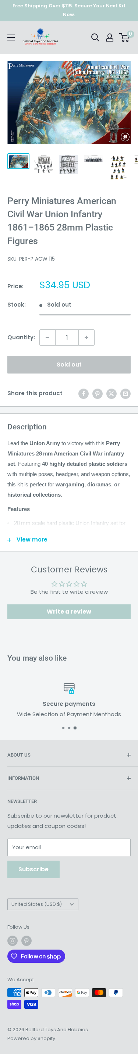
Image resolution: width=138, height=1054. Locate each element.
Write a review (69, 611)
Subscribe (33, 869)
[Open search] (95, 37)
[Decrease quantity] (47, 337)
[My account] (109, 37)
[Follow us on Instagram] (12, 941)
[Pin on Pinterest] (97, 393)
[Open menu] (11, 37)
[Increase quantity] (86, 337)
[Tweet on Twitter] (111, 393)
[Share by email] (125, 393)
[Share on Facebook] (83, 393)
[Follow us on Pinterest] (26, 941)
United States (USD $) (36, 904)
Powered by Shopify (31, 1038)
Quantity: (21, 337)
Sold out (69, 364)
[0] (124, 37)
